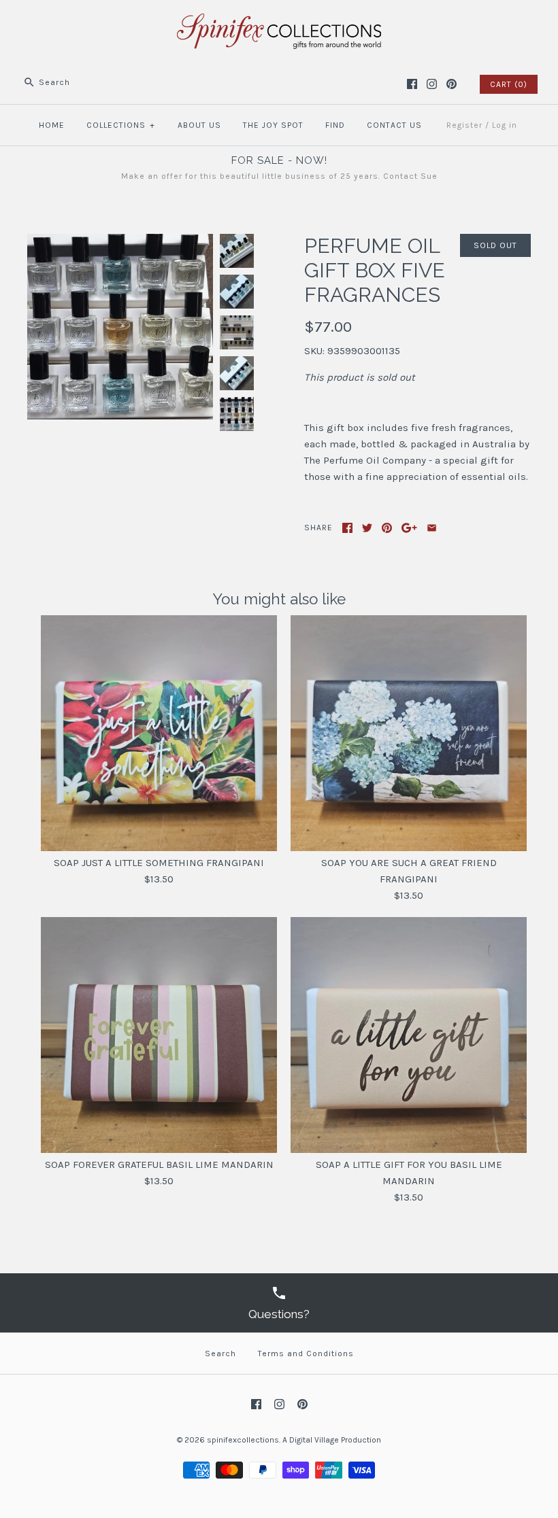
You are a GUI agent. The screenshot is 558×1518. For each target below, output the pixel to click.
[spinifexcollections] (279, 22)
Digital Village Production (335, 1440)
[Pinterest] (451, 84)
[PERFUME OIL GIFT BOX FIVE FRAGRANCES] (120, 242)
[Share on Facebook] (347, 528)
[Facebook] (412, 84)
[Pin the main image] (387, 528)
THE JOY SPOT (273, 125)
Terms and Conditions (306, 1353)
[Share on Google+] (409, 528)
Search (220, 1353)
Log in (504, 125)
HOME (52, 125)
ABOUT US (199, 125)
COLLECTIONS (120, 125)
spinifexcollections (243, 1440)
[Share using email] (432, 528)
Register (464, 125)
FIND (335, 125)
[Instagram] (432, 84)
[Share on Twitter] (367, 528)
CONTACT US (394, 125)
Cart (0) (508, 84)
